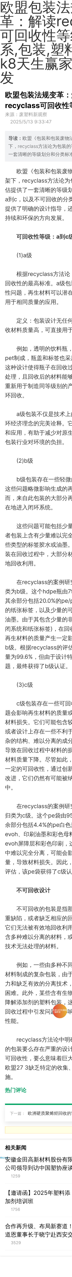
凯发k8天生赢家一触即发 (60, 1011)
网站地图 (4, 1157)
